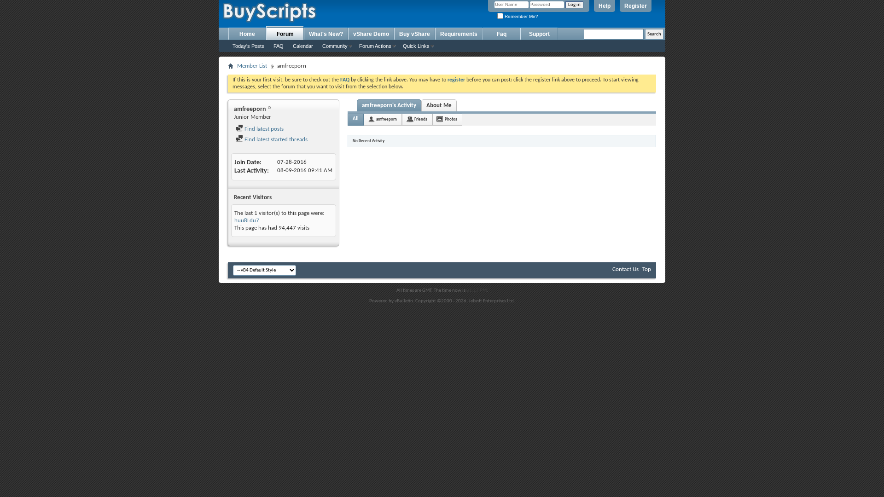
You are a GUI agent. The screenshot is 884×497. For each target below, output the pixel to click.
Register (635, 6)
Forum (285, 34)
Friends (420, 119)
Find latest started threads (275, 140)
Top (646, 269)
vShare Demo (371, 34)
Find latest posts (263, 129)
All (356, 118)
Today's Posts (248, 46)
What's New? (326, 34)
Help (605, 6)
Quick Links (416, 46)
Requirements (458, 34)
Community (335, 46)
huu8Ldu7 (246, 221)
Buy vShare (414, 34)
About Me (439, 106)
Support (539, 34)
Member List (252, 66)
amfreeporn (386, 119)
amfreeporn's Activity (389, 106)
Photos (451, 119)
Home (247, 34)
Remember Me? (520, 16)
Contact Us (625, 269)
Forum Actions (375, 46)
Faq (501, 34)
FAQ (278, 46)
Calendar (303, 46)
